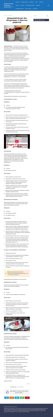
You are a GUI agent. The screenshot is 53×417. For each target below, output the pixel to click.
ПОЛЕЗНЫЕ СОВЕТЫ (20, 8)
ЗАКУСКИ (22, 5)
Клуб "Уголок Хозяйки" (8, 4)
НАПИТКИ (38, 5)
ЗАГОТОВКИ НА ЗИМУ (30, 5)
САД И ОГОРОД (28, 8)
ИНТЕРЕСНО (35, 8)
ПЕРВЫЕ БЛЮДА (24, 2)
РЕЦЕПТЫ (18, 2)
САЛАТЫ (17, 5)
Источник (28, 383)
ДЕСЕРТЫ (41, 2)
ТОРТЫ (36, 2)
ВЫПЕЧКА (31, 2)
